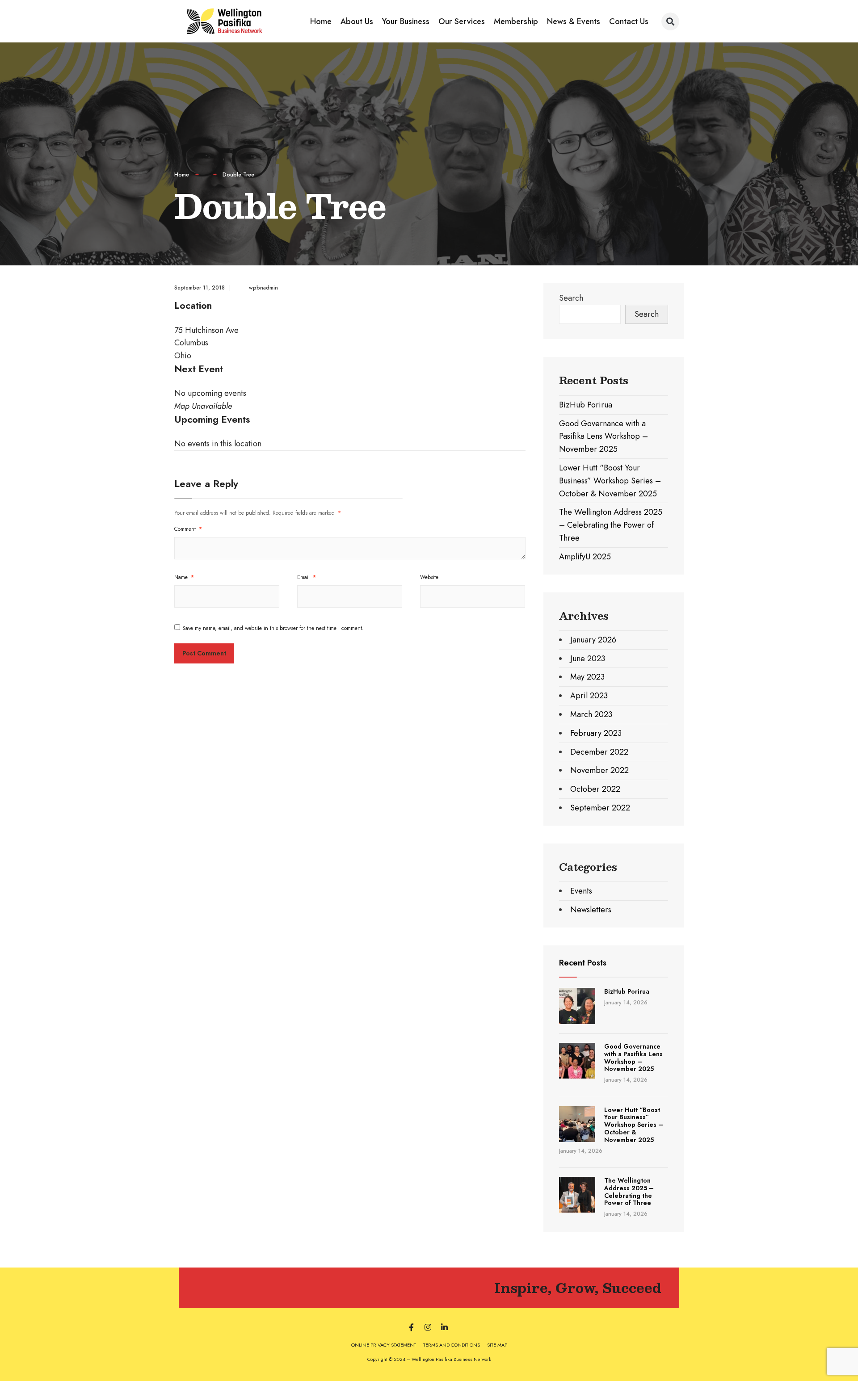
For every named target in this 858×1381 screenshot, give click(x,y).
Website (429, 577)
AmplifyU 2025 (585, 556)
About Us (357, 21)
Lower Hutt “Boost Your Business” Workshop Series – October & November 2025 (610, 481)
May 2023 (587, 677)
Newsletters (590, 909)
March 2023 (591, 714)
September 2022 (600, 808)
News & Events (573, 21)
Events (581, 891)
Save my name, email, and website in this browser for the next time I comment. (273, 628)
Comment (188, 529)
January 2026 (593, 640)
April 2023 (589, 695)
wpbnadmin (263, 288)
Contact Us (628, 21)
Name (184, 577)
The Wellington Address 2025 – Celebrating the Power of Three (610, 525)
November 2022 (599, 770)
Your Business (405, 21)
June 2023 (587, 658)
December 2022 (599, 752)
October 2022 (595, 789)
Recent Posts (582, 963)
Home (321, 21)
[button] (670, 21)
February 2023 (596, 733)
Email (306, 577)
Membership (516, 21)
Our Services (461, 21)
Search (571, 298)
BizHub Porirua (585, 405)
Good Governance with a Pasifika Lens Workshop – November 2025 (603, 436)
